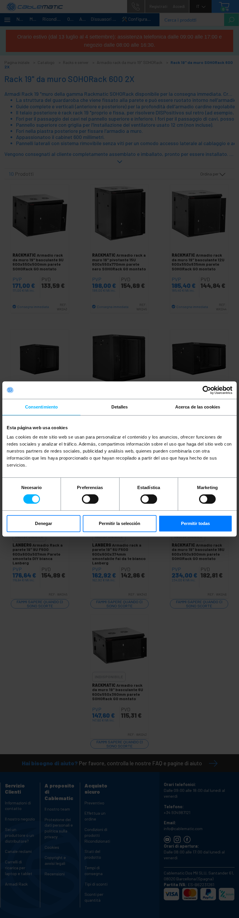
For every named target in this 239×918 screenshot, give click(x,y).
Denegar (43, 523)
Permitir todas (195, 523)
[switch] (90, 499)
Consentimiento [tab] (41, 406)
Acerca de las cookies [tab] (197, 406)
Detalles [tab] (119, 406)
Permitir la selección (119, 523)
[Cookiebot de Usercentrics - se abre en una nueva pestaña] (206, 390)
